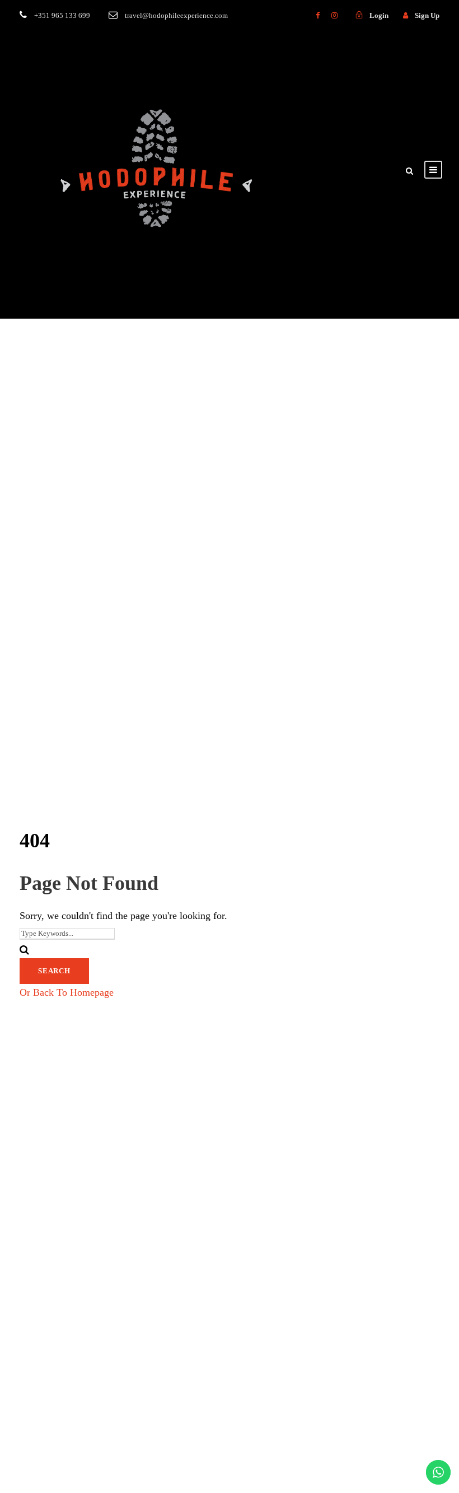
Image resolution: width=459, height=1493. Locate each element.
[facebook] (318, 15)
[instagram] (334, 15)
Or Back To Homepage (67, 992)
